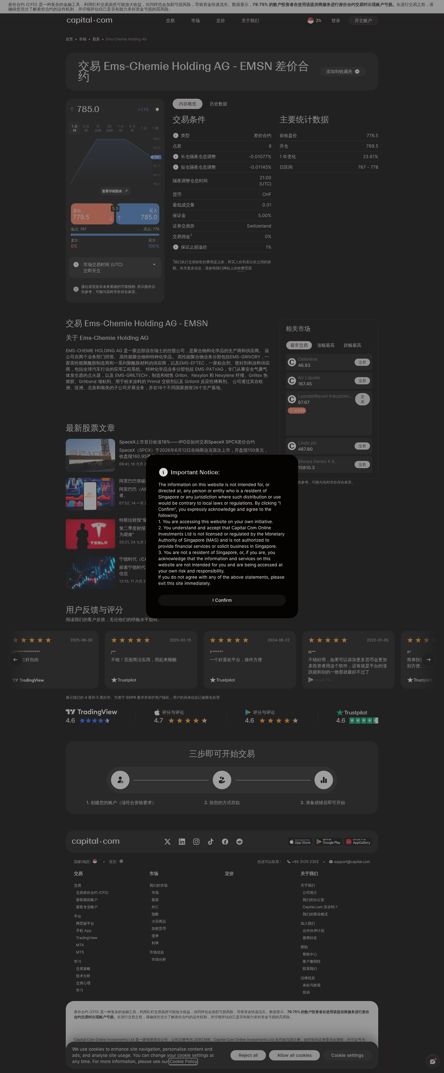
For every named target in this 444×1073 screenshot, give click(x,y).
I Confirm (222, 600)
